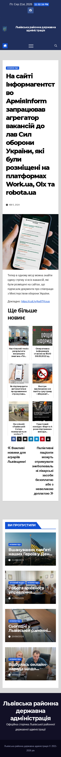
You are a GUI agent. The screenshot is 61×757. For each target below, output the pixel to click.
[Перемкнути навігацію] (31, 46)
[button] (55, 45)
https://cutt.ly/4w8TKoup (35, 301)
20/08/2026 (18, 598)
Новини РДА (12, 68)
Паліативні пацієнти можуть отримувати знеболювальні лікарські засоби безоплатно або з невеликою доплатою (42, 470)
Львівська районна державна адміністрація (35, 29)
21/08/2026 (18, 560)
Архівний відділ (17, 583)
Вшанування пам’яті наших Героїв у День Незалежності (30, 554)
